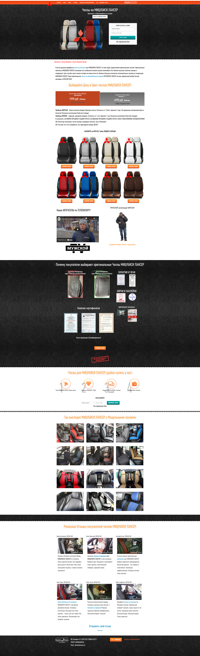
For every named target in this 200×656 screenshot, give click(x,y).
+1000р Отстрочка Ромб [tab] (77, 98)
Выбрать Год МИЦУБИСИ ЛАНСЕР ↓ (100, 16)
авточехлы (120, 559)
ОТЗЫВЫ (75, 2)
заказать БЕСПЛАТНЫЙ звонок (132, 639)
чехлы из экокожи (80, 67)
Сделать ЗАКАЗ (66, 166)
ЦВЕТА (69, 2)
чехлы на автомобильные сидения (92, 76)
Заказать (117, 640)
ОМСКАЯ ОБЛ (127, 2)
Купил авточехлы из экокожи (67, 602)
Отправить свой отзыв (100, 626)
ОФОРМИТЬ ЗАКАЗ (103, 2)
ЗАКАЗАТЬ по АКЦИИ (123, 37)
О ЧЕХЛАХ (59, 2)
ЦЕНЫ (64, 2)
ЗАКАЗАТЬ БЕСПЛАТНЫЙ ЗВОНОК (87, 2)
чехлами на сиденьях (94, 608)
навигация (100, 630)
